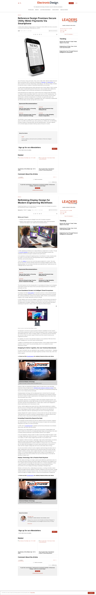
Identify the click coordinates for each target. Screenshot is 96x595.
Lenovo (29, 209)
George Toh (20, 209)
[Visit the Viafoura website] (54, 182)
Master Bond (62, 30)
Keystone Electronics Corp (65, 28)
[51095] (37, 370)
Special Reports (55, 9)
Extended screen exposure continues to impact (44, 387)
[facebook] (33, 34)
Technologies (31, 9)
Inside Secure (50, 82)
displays (24, 261)
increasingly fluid (28, 425)
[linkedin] (35, 34)
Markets (37, 9)
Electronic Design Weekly (45, 9)
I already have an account (37, 190)
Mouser (61, 31)
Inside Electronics (64, 9)
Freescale (43, 82)
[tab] (21, 177)
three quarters (31, 292)
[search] (20, 3)
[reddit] (39, 34)
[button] (18, 3)
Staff (19, 30)
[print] (56, 34)
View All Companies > (68, 34)
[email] (41, 34)
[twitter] (37, 34)
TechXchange (30, 356)
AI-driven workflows (23, 252)
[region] (37, 179)
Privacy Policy (32, 592)
